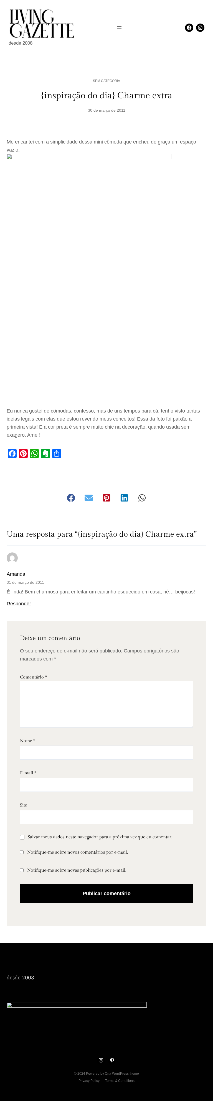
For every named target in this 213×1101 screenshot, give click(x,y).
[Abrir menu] (119, 27)
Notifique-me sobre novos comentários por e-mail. (77, 852)
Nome (27, 741)
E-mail (28, 773)
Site (23, 805)
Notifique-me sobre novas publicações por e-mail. (76, 870)
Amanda (16, 574)
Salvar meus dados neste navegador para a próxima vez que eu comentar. (100, 837)
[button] (71, 497)
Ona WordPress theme (122, 1074)
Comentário (33, 677)
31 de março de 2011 (25, 582)
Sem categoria (106, 81)
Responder (19, 603)
